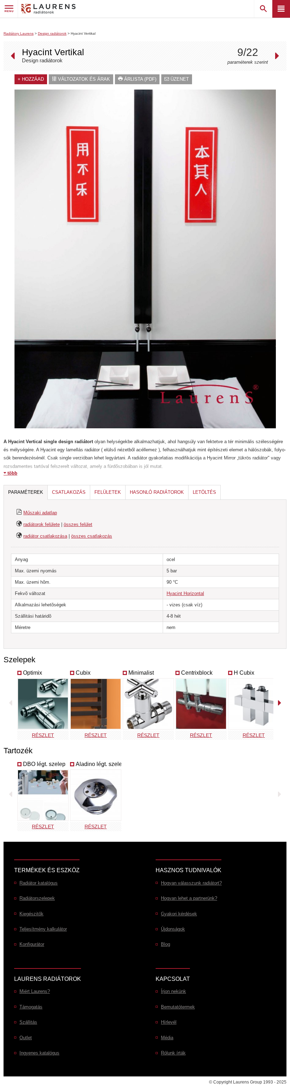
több (11, 473)
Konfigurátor (31, 944)
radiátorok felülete (41, 524)
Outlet (25, 1037)
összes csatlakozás (91, 536)
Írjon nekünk (173, 991)
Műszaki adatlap (40, 512)
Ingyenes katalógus (39, 1053)
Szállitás (28, 1022)
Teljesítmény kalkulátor (43, 929)
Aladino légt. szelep (100, 764)
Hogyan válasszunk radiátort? (191, 883)
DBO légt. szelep (44, 764)
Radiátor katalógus (38, 883)
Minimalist (141, 673)
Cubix (83, 673)
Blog (165, 944)
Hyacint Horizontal (185, 593)
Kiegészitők (31, 913)
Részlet (43, 735)
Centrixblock (197, 673)
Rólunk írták (173, 1053)
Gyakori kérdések (179, 913)
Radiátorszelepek (37, 898)
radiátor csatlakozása (45, 536)
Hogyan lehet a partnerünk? (189, 898)
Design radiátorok (52, 33)
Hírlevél (168, 1022)
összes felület (78, 524)
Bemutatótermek (178, 1007)
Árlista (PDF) (139, 79)
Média (167, 1037)
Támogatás (30, 1007)
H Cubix (244, 673)
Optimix (32, 673)
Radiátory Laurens (19, 33)
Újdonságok (173, 929)
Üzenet (179, 79)
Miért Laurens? (34, 991)
